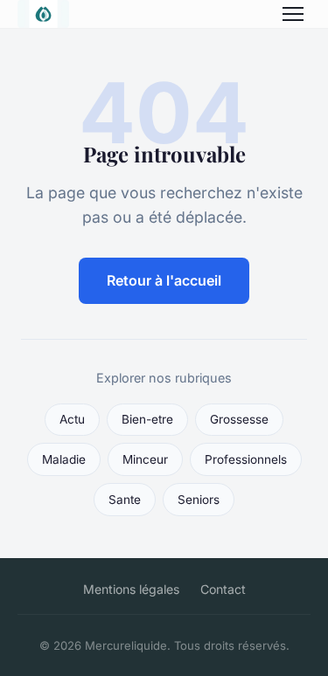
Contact (223, 589)
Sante (124, 500)
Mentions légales (131, 589)
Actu (72, 419)
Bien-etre (147, 419)
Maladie (64, 459)
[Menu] (293, 14)
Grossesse (239, 419)
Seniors (199, 500)
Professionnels (246, 459)
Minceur (145, 459)
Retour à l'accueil (164, 280)
